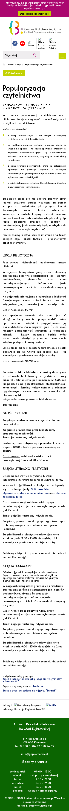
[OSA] (42, 44)
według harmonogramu (42, 790)
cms (30, 805)
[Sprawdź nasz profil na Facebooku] (15, 43)
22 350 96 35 (45, 746)
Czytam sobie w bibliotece (33, 493)
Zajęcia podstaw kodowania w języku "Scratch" (29, 690)
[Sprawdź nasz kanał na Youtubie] (22, 43)
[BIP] (52, 44)
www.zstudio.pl (43, 805)
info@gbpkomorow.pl (34, 754)
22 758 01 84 (27, 746)
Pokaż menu (15, 73)
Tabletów (38, 686)
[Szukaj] (34, 55)
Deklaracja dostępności (34, 13)
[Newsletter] (31, 44)
